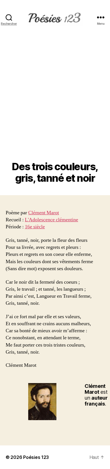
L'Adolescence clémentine (51, 220)
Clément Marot (43, 213)
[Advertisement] (55, 103)
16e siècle (35, 227)
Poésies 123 (36, 457)
